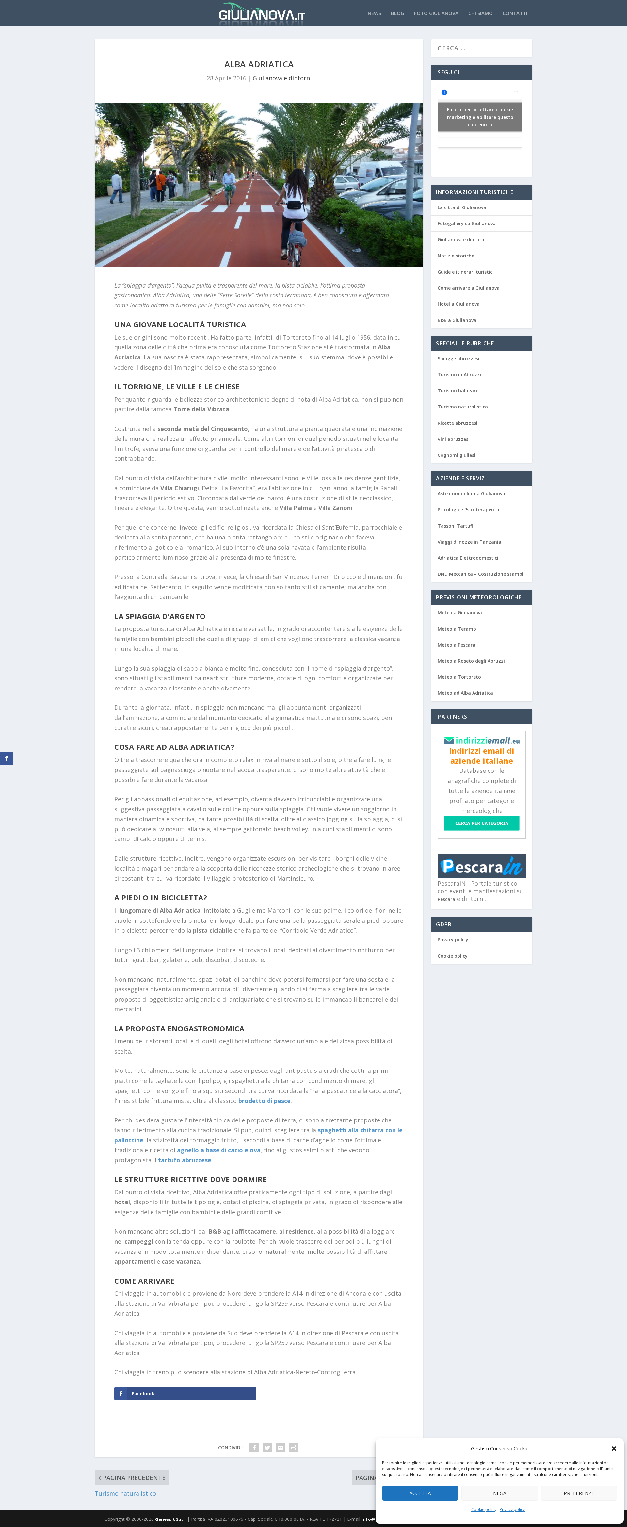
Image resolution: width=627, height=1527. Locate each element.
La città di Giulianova (462, 207)
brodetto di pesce (264, 1100)
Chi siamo (480, 13)
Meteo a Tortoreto (459, 677)
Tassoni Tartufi (455, 526)
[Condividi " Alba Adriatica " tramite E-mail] (280, 1447)
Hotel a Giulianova (459, 304)
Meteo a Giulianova (460, 612)
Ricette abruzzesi (457, 423)
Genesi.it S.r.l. (170, 1519)
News (374, 13)
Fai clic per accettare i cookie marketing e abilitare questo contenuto (480, 116)
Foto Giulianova (436, 13)
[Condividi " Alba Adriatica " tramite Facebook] (254, 1447)
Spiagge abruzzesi (458, 359)
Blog (397, 13)
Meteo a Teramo (457, 629)
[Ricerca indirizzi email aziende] (482, 829)
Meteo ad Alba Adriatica (465, 693)
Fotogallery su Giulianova (467, 223)
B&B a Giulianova (457, 320)
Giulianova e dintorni (282, 78)
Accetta (420, 1493)
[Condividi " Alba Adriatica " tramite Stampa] (293, 1447)
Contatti (515, 13)
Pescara (446, 899)
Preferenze (579, 1493)
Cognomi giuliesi (456, 455)
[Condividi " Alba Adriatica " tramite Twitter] (267, 1447)
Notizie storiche (456, 256)
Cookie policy (483, 1509)
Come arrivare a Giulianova (469, 288)
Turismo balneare (458, 391)
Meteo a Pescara (456, 645)
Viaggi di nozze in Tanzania (469, 542)
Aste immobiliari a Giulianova (471, 493)
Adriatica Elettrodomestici (468, 558)
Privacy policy (512, 1509)
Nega (499, 1493)
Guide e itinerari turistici (466, 272)
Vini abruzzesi (454, 439)
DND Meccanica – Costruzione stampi (480, 574)
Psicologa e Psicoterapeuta (468, 509)
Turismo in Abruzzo (460, 375)
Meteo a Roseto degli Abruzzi (471, 661)
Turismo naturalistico (463, 407)
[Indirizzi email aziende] (482, 742)
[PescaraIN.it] (482, 876)
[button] (614, 1448)
